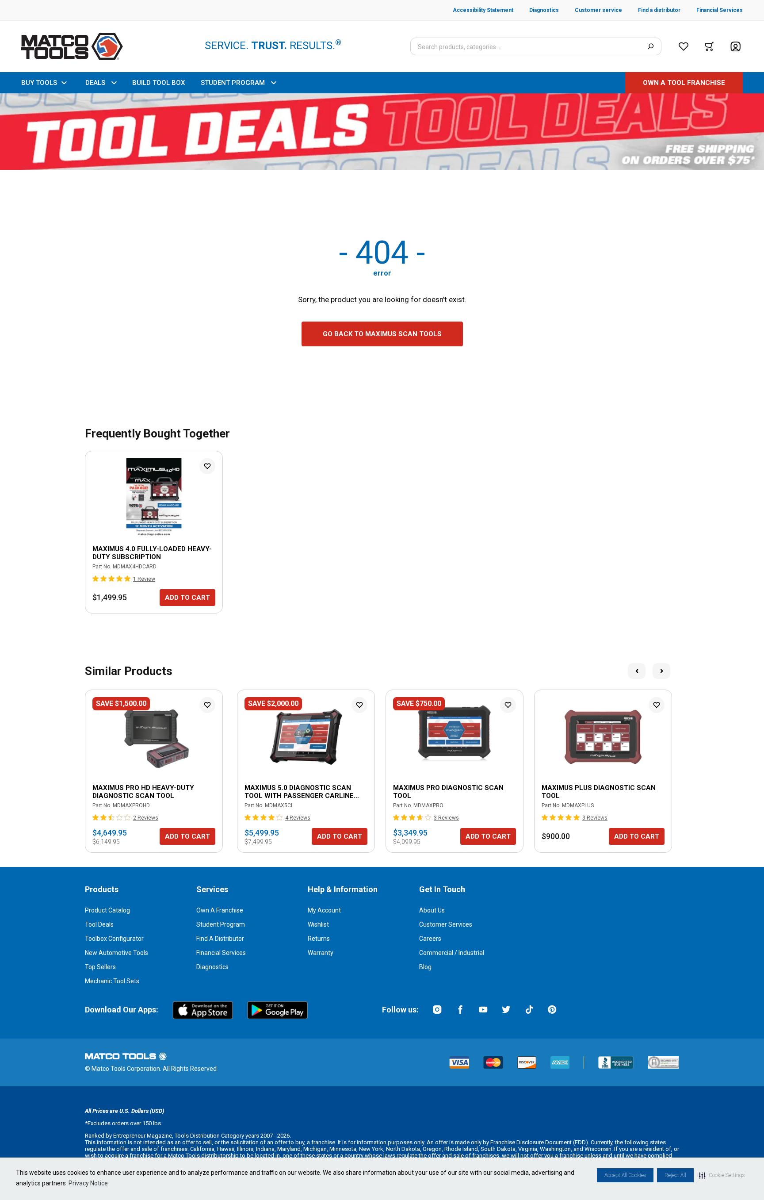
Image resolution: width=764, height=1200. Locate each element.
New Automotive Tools (116, 952)
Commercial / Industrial (451, 952)
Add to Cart (187, 598)
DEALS (95, 83)
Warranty (320, 952)
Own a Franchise (219, 910)
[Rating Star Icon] (95, 578)
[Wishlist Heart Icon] (207, 466)
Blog (425, 966)
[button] (721, 1175)
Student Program (220, 924)
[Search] (650, 46)
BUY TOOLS (39, 83)
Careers (430, 938)
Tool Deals (99, 924)
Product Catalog (107, 910)
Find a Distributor (220, 938)
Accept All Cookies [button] (625, 1175)
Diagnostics (212, 966)
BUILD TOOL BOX (158, 83)
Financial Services (221, 952)
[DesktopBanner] (382, 131)
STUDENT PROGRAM (233, 83)
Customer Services (445, 924)
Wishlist (318, 924)
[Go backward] (637, 671)
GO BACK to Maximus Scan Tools (382, 334)
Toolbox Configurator (114, 938)
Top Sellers (100, 966)
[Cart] (709, 46)
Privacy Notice (88, 1183)
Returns (319, 938)
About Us (432, 910)
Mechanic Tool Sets (112, 981)
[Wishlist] (683, 46)
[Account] (735, 46)
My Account (324, 910)
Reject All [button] (675, 1175)
